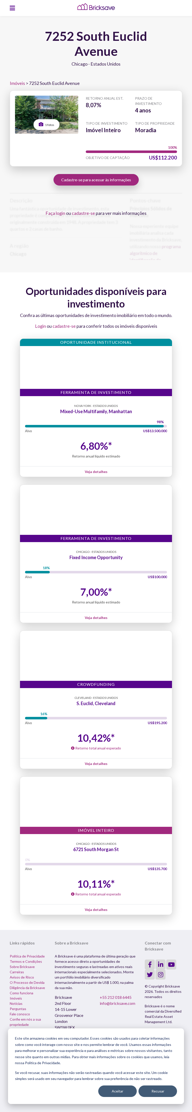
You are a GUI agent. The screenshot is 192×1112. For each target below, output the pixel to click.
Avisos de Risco (22, 977)
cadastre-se (83, 213)
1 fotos (49, 125)
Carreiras (17, 972)
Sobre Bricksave (22, 967)
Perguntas (18, 1009)
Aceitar (117, 1091)
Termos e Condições (26, 961)
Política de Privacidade (27, 956)
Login (40, 326)
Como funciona (21, 993)
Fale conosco (20, 1014)
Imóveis (17, 83)
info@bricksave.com (117, 1003)
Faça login (55, 213)
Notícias (16, 1003)
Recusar (158, 1091)
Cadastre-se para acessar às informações (96, 179)
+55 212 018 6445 (116, 997)
